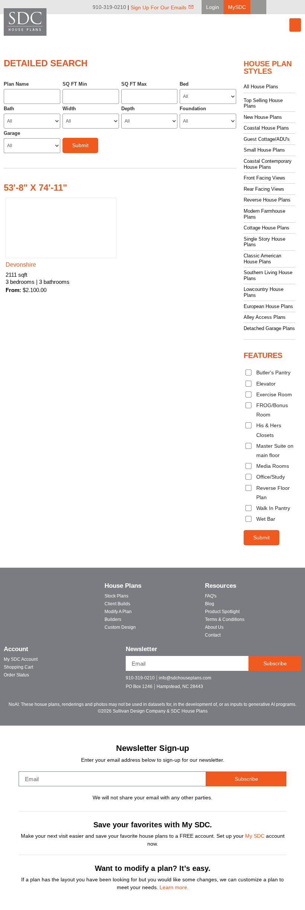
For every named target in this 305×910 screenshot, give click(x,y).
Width (69, 108)
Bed (184, 84)
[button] (213, 7)
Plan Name (16, 84)
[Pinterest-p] (283, 681)
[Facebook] (279, 7)
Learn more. (174, 887)
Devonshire (21, 264)
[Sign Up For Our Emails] (191, 7)
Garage (12, 133)
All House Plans (261, 86)
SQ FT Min (74, 84)
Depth (128, 108)
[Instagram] (300, 7)
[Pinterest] (289, 7)
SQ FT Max (134, 84)
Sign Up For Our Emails (158, 7)
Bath (9, 108)
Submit (261, 537)
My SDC (254, 836)
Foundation (193, 108)
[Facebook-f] (257, 681)
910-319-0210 (109, 7)
